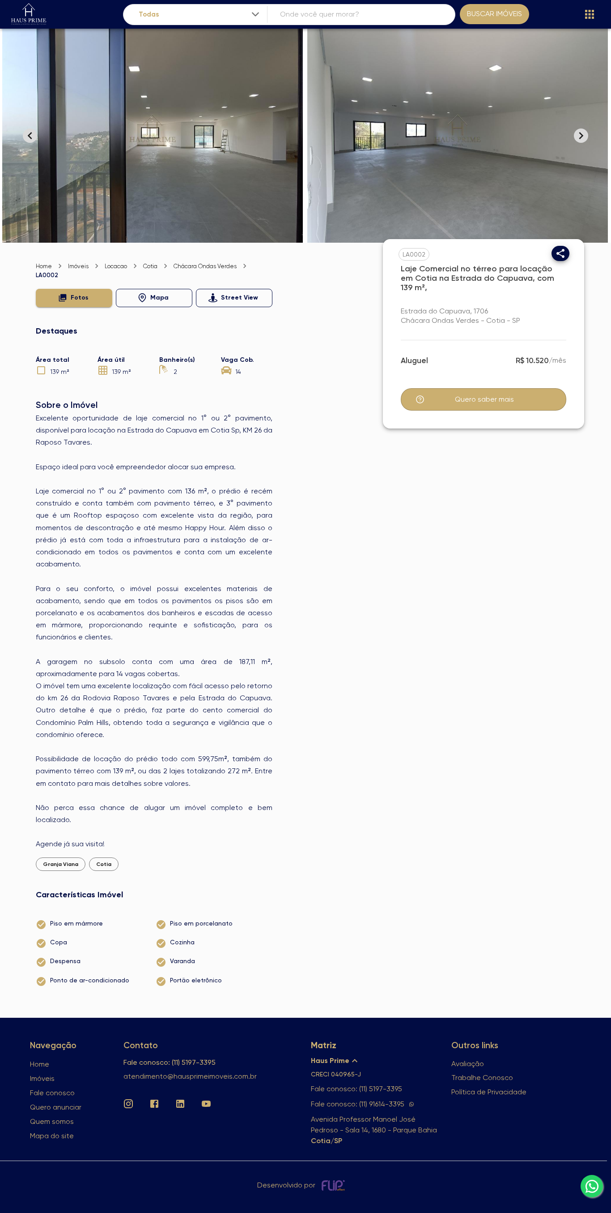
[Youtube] (206, 1103)
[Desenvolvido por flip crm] (334, 1185)
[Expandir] (255, 14)
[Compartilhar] (560, 253)
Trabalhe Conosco (482, 1077)
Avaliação (467, 1063)
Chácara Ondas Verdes (205, 266)
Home (44, 266)
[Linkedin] (180, 1103)
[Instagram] (128, 1103)
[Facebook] (154, 1103)
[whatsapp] (592, 1186)
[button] (74, 298)
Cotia (150, 266)
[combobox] (199, 14)
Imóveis (78, 266)
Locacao (116, 266)
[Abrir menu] (589, 14)
